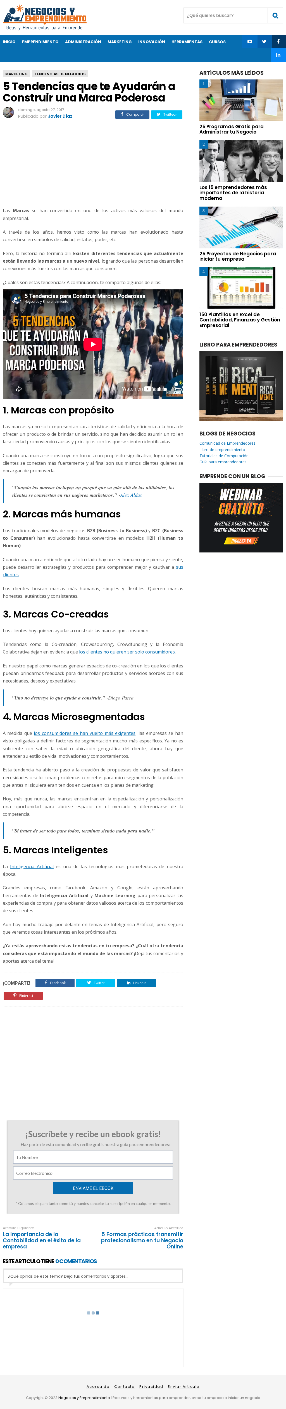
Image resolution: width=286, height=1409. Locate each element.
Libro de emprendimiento (222, 449)
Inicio (9, 42)
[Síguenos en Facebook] (278, 41)
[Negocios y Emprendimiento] (45, 29)
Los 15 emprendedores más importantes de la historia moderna (233, 192)
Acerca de (98, 1386)
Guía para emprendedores (223, 461)
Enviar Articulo (184, 1386)
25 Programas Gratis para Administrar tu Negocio (231, 129)
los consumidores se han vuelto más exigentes (84, 733)
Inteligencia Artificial (31, 866)
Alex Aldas (131, 495)
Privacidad (151, 1386)
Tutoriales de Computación (224, 455)
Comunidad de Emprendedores (227, 443)
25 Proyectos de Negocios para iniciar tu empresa (237, 256)
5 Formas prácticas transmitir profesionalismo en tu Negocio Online (142, 1240)
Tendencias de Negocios (60, 74)
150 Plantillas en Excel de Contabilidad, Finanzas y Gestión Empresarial (239, 319)
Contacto (124, 1386)
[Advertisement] (93, 164)
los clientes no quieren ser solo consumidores (127, 652)
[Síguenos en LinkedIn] (278, 55)
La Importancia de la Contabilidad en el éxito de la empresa (42, 1240)
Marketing (16, 74)
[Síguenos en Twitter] (264, 41)
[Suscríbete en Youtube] (250, 41)
